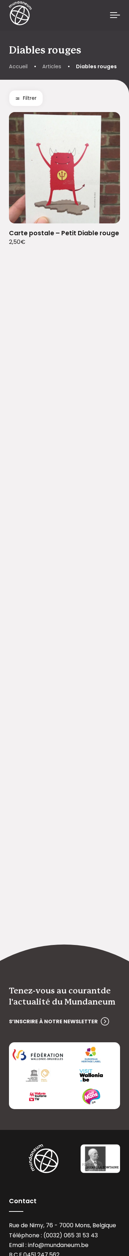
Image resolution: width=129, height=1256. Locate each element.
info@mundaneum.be (58, 1245)
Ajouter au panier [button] (105, 213)
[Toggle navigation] (115, 15)
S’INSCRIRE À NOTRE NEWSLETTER (53, 1021)
